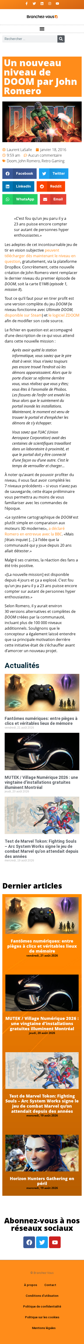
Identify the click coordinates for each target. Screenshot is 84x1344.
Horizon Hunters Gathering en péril (42, 1181)
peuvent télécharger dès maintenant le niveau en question (40, 256)
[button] (42, 29)
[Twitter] (34, 3)
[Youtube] (57, 3)
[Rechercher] (61, 39)
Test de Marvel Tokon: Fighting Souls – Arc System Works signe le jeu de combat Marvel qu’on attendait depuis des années (41, 849)
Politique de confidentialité (42, 1306)
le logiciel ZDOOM (64, 315)
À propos (30, 1285)
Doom (12, 160)
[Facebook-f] (26, 3)
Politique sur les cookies (42, 1317)
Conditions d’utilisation (42, 1295)
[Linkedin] (42, 3)
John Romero (29, 160)
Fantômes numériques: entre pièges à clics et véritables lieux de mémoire (41, 721)
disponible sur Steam (23, 315)
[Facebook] (29, 1242)
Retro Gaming (53, 160)
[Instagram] (49, 3)
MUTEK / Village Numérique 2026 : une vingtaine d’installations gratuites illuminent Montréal (41, 782)
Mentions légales (44, 1328)
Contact (50, 1285)
